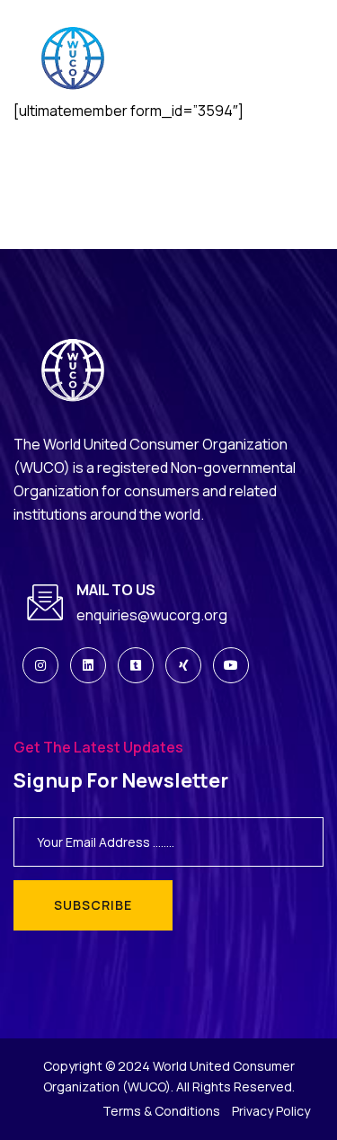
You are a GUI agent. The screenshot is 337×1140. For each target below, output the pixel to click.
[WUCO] (83, 58)
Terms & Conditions (161, 1110)
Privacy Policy (271, 1110)
